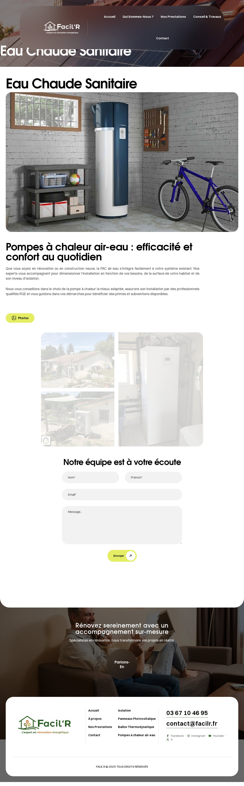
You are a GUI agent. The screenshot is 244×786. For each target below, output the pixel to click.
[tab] (20, 318)
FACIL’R (100, 766)
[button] (122, 664)
